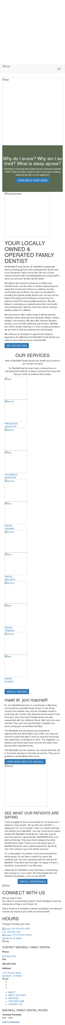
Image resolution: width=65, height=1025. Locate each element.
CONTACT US (15, 1004)
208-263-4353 (9, 956)
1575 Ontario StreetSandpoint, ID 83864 (12, 974)
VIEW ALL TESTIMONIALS (33, 881)
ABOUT (12, 992)
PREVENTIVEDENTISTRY (11, 425)
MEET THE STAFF (17, 995)
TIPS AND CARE (16, 1001)
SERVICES (13, 998)
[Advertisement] (32, 32)
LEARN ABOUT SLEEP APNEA (32, 180)
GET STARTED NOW (16, 345)
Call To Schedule (11, 1022)
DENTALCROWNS (9, 527)
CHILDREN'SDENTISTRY (11, 476)
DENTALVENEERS (9, 629)
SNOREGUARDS (9, 680)
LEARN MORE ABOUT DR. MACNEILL (25, 761)
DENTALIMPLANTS (10, 578)
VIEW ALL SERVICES (16, 691)
